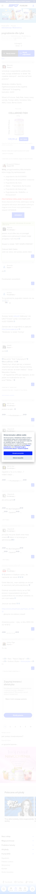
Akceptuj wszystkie (18, 453)
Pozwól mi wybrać (23, 448)
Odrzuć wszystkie (18, 458)
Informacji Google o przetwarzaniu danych (15, 447)
